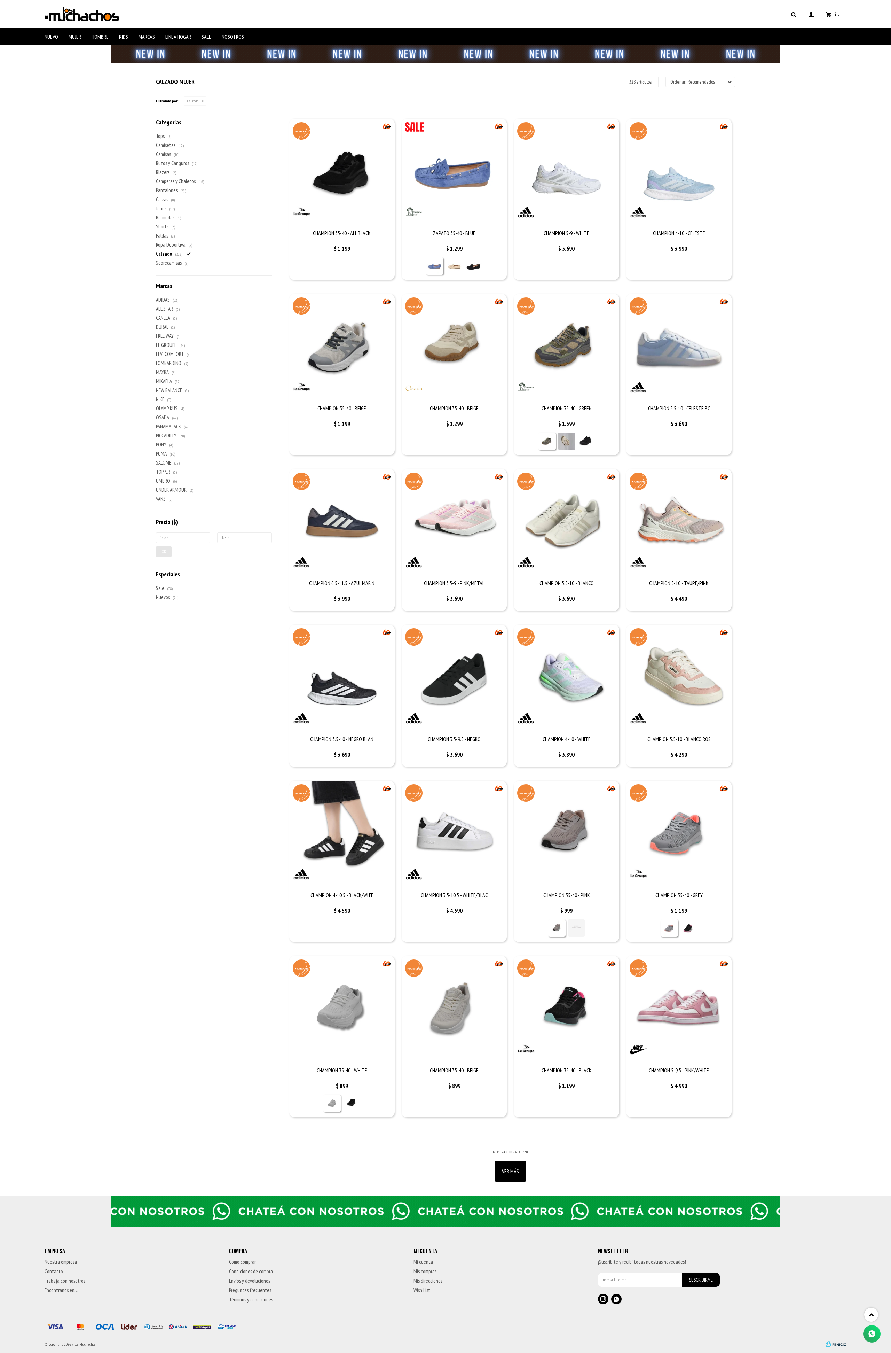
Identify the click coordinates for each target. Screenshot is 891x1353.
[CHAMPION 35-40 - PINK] (566, 833)
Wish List (421, 1290)
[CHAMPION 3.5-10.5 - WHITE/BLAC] (454, 833)
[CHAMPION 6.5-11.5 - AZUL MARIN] (342, 522)
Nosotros (233, 36)
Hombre (100, 36)
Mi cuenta (423, 1262)
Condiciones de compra (251, 1271)
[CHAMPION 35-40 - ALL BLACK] (342, 171)
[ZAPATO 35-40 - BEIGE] (454, 266)
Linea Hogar (178, 36)
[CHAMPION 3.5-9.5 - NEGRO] (454, 677)
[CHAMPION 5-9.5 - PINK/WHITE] (679, 1009)
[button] (793, 14)
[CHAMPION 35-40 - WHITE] (342, 1009)
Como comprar (242, 1262)
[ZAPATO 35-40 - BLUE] (454, 171)
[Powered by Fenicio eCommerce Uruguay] (836, 1344)
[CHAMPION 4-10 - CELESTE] (679, 171)
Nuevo (51, 36)
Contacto (54, 1271)
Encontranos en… (61, 1290)
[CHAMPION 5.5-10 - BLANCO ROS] (679, 677)
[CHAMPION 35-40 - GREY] (679, 833)
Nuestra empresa (61, 1262)
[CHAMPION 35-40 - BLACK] (586, 441)
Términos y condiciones (251, 1299)
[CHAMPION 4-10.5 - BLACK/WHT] (342, 833)
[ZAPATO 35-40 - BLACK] (473, 266)
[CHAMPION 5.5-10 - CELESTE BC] (679, 346)
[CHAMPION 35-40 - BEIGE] (342, 346)
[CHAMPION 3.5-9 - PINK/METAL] (454, 522)
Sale (206, 36)
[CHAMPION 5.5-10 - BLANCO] (566, 522)
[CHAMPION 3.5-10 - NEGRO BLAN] (342, 677)
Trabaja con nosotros (65, 1280)
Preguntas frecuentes (250, 1290)
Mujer (75, 36)
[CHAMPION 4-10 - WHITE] (566, 677)
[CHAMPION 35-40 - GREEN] (566, 346)
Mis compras (424, 1271)
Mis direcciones (427, 1280)
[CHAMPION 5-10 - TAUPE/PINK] (679, 522)
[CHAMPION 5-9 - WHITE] (566, 171)
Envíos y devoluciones (249, 1280)
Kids (123, 36)
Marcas (147, 36)
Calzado (192, 100)
